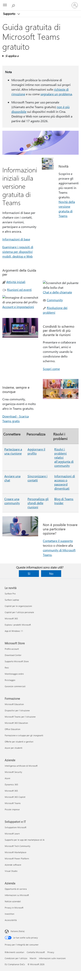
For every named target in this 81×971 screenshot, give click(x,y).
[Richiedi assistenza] (13, 5)
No (51, 573)
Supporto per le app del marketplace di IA (24, 839)
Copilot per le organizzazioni (18, 606)
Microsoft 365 (11, 618)
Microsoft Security (13, 772)
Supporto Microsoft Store (17, 661)
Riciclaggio (10, 680)
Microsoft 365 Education (16, 722)
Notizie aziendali (13, 901)
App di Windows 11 (14, 630)
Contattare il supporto (58, 541)
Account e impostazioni (18, 307)
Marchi (33, 958)
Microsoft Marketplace (15, 852)
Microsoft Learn (12, 833)
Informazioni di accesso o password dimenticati (64, 482)
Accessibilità (11, 920)
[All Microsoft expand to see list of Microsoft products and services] (5, 5)
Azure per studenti (13, 747)
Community (55, 300)
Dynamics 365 (11, 784)
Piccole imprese (12, 809)
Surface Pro (10, 593)
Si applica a (11, 56)
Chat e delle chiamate (57, 292)
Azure (7, 778)
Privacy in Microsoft (14, 907)
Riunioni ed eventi (19, 290)
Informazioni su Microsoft (17, 895)
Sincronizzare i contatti (37, 478)
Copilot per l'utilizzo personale (19, 612)
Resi (7, 667)
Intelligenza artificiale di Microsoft (21, 765)
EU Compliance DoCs (15, 964)
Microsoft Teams (13, 803)
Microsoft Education (14, 704)
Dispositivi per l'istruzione (17, 710)
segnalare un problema (56, 94)
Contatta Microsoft (36, 952)
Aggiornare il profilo (36, 451)
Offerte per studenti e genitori (19, 741)
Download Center (13, 655)
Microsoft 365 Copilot (15, 796)
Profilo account (12, 648)
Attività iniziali (15, 282)
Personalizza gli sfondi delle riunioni (38, 503)
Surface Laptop (12, 599)
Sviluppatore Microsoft (15, 827)
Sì (29, 573)
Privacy (50, 952)
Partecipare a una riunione (13, 451)
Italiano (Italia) (18, 931)
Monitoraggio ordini (14, 673)
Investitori (9, 913)
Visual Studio (11, 870)
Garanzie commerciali (15, 686)
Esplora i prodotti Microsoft (18, 624)
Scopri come (51, 369)
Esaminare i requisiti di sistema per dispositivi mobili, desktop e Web (17, 251)
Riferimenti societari (14, 952)
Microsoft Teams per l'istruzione (20, 716)
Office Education (12, 729)
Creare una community (12, 501)
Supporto (9, 14)
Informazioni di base (16, 239)
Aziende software (13, 864)
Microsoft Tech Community (17, 846)
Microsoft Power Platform (17, 858)
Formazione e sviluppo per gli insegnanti (24, 735)
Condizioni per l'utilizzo (16, 958)
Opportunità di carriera (16, 888)
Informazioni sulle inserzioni (52, 958)
